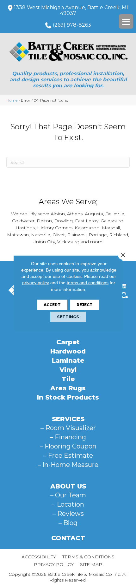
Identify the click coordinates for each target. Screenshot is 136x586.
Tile (68, 379)
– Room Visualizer (68, 428)
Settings (68, 316)
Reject (85, 304)
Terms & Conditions (88, 557)
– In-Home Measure (68, 464)
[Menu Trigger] (126, 21)
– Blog (68, 523)
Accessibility (39, 557)
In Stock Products (68, 397)
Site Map (91, 564)
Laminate (68, 360)
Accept (52, 304)
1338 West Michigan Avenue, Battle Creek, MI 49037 (71, 10)
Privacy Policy (54, 564)
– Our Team (68, 495)
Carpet (68, 342)
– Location (68, 504)
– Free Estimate (68, 455)
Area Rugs (68, 388)
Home (11, 100)
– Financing (68, 437)
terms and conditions (87, 282)
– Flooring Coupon (68, 446)
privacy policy (35, 282)
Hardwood (68, 351)
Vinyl (68, 370)
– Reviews (68, 513)
